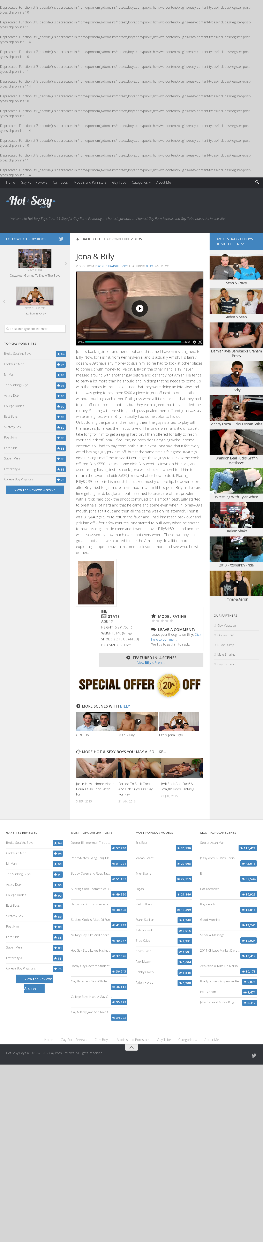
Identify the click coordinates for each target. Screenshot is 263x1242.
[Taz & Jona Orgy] (179, 721)
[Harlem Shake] (236, 515)
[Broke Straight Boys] (139, 698)
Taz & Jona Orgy (171, 735)
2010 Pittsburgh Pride (236, 565)
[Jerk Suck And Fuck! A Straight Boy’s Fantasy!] (182, 768)
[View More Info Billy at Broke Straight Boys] (96, 583)
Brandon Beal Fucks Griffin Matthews (236, 460)
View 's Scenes (151, 662)
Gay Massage (226, 625)
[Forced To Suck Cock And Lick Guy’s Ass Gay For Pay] (139, 768)
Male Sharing (226, 654)
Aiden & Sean (236, 316)
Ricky (236, 389)
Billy (125, 706)
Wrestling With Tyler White (236, 496)
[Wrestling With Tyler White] (236, 481)
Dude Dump (225, 645)
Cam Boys (60, 182)
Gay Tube (119, 182)
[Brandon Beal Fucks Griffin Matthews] (236, 442)
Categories (140, 182)
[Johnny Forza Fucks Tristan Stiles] (236, 408)
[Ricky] (236, 374)
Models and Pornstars (90, 182)
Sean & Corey (236, 282)
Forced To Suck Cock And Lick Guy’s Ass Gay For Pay (135, 789)
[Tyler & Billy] (137, 721)
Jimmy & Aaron (236, 599)
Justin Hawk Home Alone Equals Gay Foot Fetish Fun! (95, 789)
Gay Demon (225, 664)
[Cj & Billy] (96, 721)
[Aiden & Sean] (236, 301)
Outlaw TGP (225, 635)
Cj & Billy (82, 735)
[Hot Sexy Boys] (30, 202)
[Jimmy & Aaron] (236, 583)
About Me (163, 182)
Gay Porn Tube (117, 239)
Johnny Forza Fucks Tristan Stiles (236, 423)
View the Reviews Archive (34, 490)
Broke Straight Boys (111, 266)
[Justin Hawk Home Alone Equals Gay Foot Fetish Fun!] (97, 768)
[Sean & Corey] (236, 267)
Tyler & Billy (126, 735)
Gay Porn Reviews (34, 182)
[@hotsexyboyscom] (61, 238)
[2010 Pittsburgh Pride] (236, 549)
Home (10, 182)
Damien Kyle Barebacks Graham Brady (236, 353)
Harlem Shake (236, 530)
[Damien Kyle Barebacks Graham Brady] (236, 335)
